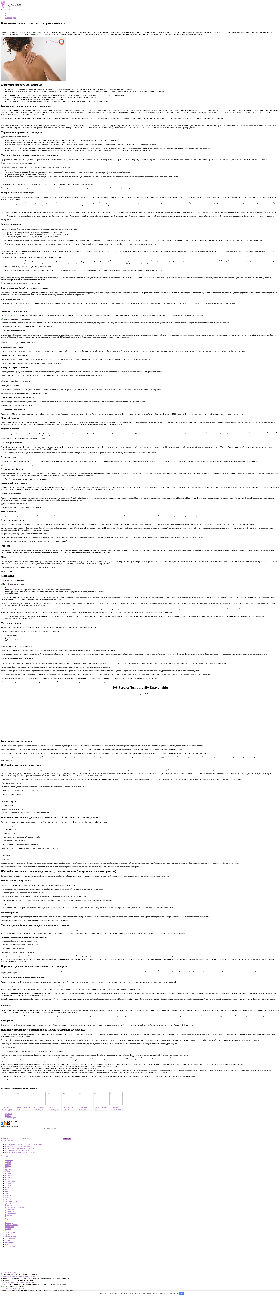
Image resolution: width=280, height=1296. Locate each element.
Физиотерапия (10, 1236)
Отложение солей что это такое (17, 1150)
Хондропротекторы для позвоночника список (18, 1276)
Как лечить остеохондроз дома (12, 1288)
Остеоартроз (10, 1209)
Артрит (8, 1162)
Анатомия (9, 1160)
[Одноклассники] (5, 1123)
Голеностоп (9, 1175)
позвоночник (10, 1221)
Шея (7, 1244)
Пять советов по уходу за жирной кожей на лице (23, 1144)
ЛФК (7, 1197)
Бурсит (7, 1170)
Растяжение (9, 1227)
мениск (8, 1203)
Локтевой (8, 1195)
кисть (7, 1189)
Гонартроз (9, 1177)
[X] (8, 1123)
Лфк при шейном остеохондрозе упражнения (18, 1282)
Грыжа (7, 1179)
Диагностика (10, 1181)
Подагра (8, 1219)
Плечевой (9, 1217)
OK (182, 1293)
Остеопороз (9, 1211)
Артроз (8, 1164)
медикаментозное (11, 1201)
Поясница (9, 1223)
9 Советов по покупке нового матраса (19, 1148)
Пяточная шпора (11, 1225)
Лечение (8, 1193)
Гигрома (8, 1173)
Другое (8, 1185)
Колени (8, 1191)
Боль (7, 1168)
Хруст (7, 1240)
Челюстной (9, 1242)
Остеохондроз (10, 1213)
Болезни (8, 1166)
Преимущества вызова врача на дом (18, 1146)
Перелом (8, 1215)
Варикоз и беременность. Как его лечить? (20, 1152)
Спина (7, 1231)
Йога (7, 1187)
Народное (9, 1205)
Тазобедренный (11, 1233)
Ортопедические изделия (14, 1207)
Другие (8, 1183)
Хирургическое (11, 1238)
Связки (8, 1229)
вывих (7, 1172)
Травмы (8, 1235)
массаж (8, 1199)
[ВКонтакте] (2, 1123)
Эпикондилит (10, 1246)
